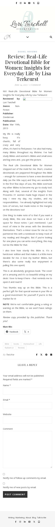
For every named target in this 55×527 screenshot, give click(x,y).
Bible (7, 344)
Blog (34, 517)
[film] (29, 3)
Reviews (32, 51)
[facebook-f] (16, 3)
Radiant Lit (9, 348)
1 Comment (34, 84)
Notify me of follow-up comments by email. (24, 477)
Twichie (10, 354)
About (28, 517)
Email (6, 399)
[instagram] (21, 3)
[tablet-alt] (38, 3)
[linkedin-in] (25, 3)
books (16, 344)
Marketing (20, 517)
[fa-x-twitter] (34, 3)
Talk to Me (41, 517)
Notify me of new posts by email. (19, 487)
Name (7, 385)
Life (40, 344)
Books (22, 51)
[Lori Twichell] (27, 19)
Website (7, 414)
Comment (8, 428)
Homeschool (28, 344)
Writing (11, 517)
